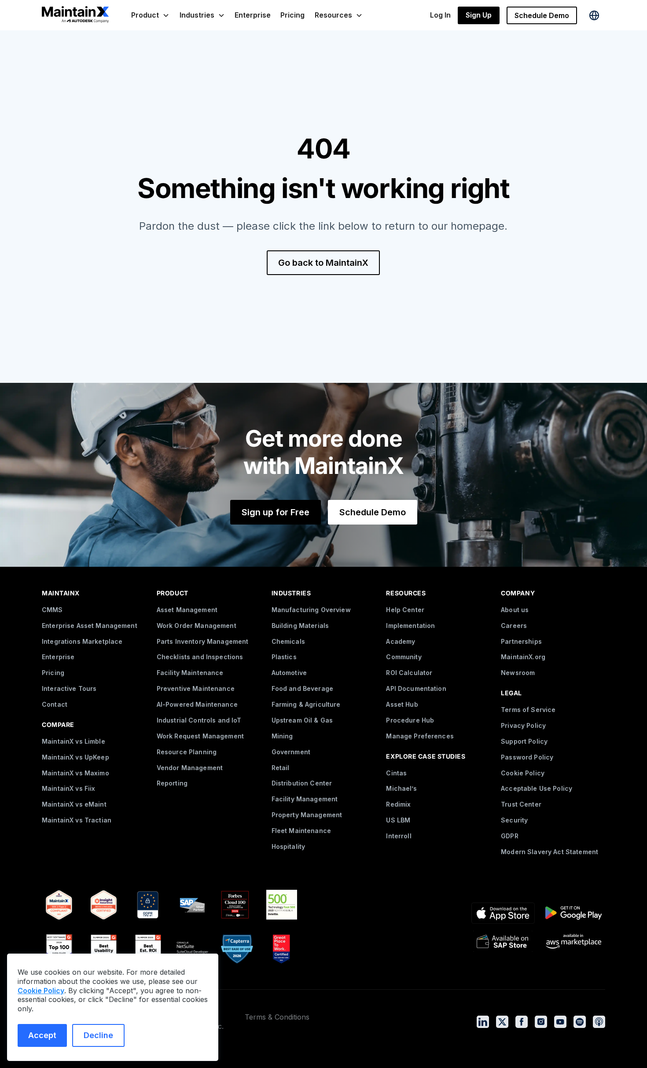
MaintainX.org (523, 657)
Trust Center (521, 804)
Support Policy (524, 741)
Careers (514, 625)
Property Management (307, 814)
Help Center (405, 609)
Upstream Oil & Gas (302, 720)
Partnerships (521, 641)
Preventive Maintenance (196, 688)
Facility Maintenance (190, 672)
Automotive (289, 672)
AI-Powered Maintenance (197, 704)
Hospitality (288, 846)
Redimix (398, 804)
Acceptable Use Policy (536, 788)
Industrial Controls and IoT (199, 720)
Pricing (292, 15)
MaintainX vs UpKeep (75, 757)
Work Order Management (196, 625)
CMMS (52, 609)
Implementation (410, 625)
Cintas (396, 773)
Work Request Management (200, 736)
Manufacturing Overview (311, 609)
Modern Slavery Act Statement (549, 851)
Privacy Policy (523, 725)
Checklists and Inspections (200, 657)
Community (403, 657)
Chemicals (288, 641)
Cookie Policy (522, 773)
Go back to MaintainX (323, 262)
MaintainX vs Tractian (76, 820)
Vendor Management (190, 767)
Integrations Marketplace (82, 641)
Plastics (284, 657)
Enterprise (253, 15)
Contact (54, 704)
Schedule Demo (542, 15)
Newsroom (518, 672)
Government (291, 752)
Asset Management (187, 609)
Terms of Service (528, 709)
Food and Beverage (302, 688)
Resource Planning (187, 752)
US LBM (398, 820)
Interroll (398, 836)
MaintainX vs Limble (73, 741)
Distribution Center (302, 783)
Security (514, 820)
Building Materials (300, 625)
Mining (282, 736)
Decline (98, 1035)
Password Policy (527, 757)
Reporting (172, 783)
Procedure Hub (410, 720)
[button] (150, 15)
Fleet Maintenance (301, 830)
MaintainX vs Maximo (75, 773)
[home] (75, 15)
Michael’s (401, 788)
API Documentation (416, 688)
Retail (281, 767)
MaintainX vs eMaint (74, 804)
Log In (440, 15)
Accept (42, 1035)
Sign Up (479, 15)
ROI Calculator (409, 672)
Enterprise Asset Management (89, 625)
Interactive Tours (69, 688)
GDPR (509, 836)
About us (515, 609)
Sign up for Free (275, 512)
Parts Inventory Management (203, 641)
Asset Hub (402, 704)
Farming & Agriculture (306, 704)
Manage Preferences (420, 736)
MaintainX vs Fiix (68, 788)
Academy (400, 641)
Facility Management (305, 799)
